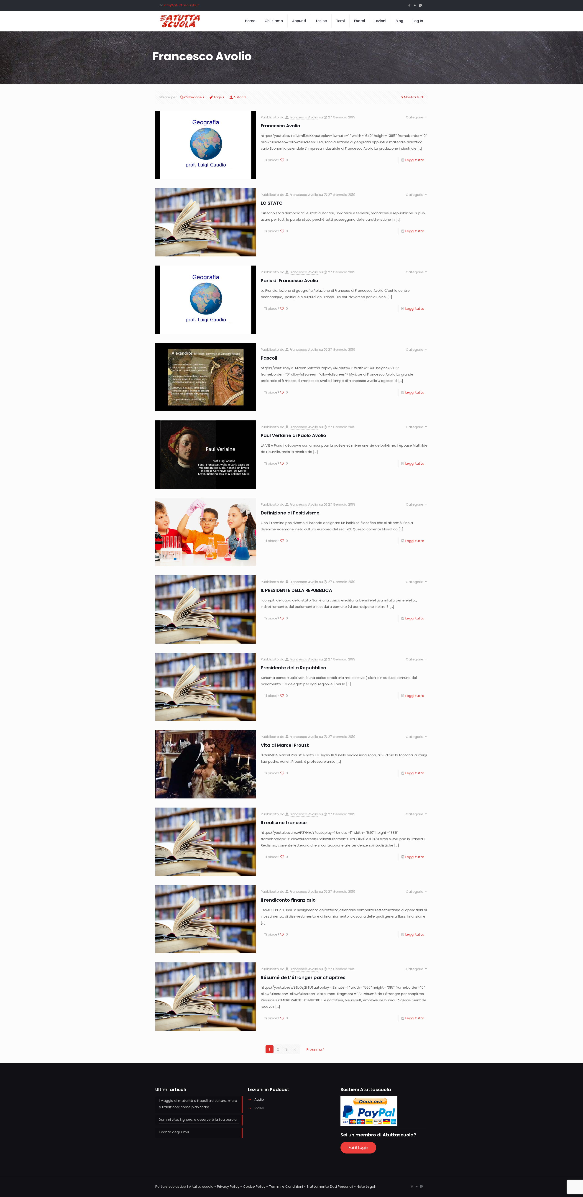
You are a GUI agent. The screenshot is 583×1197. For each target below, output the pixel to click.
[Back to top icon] (561, 1187)
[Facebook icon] (409, 5)
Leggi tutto (414, 160)
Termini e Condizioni (286, 1186)
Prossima (314, 1049)
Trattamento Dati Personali (330, 1186)
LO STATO (272, 203)
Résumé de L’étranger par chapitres (303, 977)
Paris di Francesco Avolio (289, 280)
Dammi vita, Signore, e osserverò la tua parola (198, 1119)
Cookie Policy (254, 1186)
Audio (259, 1099)
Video (259, 1108)
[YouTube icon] (415, 5)
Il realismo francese (284, 822)
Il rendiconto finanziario (288, 900)
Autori (238, 97)
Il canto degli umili (174, 1132)
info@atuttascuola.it (181, 5)
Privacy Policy (228, 1186)
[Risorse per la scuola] (180, 21)
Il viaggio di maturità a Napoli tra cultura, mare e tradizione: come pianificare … (198, 1103)
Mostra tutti (414, 97)
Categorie (193, 97)
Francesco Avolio (304, 117)
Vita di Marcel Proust (285, 745)
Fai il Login (358, 1147)
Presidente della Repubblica (293, 668)
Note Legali (366, 1186)
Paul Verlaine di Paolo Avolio (293, 435)
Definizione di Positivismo (290, 513)
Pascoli (269, 358)
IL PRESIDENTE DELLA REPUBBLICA (296, 590)
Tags (217, 97)
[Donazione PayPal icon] (420, 5)
